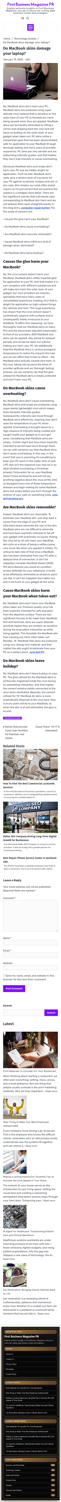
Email (7, 950)
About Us (9, 1354)
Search (7, 1005)
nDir (27, 59)
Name (7, 938)
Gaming (9, 1485)
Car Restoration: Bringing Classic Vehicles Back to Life (26, 1412)
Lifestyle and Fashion (14, 1490)
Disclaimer (10, 1369)
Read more (51, 1091)
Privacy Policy (11, 1364)
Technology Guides (12, 718)
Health (8, 1495)
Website (7, 963)
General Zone (11, 1480)
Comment (9, 898)
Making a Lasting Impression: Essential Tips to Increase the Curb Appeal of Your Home (30, 1399)
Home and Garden (12, 1475)
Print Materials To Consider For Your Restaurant (29, 1071)
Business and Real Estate (15, 1465)
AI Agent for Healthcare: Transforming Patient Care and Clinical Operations (29, 1406)
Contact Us (10, 1359)
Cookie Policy (11, 1374)
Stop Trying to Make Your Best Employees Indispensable (27, 1393)
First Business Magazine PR (30, 4)
